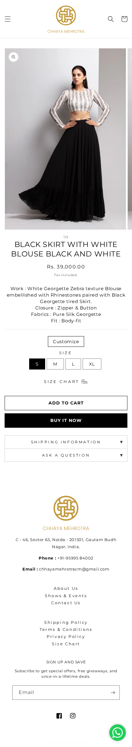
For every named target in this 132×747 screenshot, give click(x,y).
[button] (7, 19)
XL (92, 364)
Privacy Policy (66, 636)
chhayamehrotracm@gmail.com (74, 569)
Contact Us (66, 602)
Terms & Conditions (66, 629)
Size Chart (61, 381)
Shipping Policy (66, 622)
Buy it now (66, 420)
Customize (66, 341)
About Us (66, 588)
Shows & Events (66, 595)
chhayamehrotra (74, 742)
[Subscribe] (112, 692)
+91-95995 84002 (75, 558)
